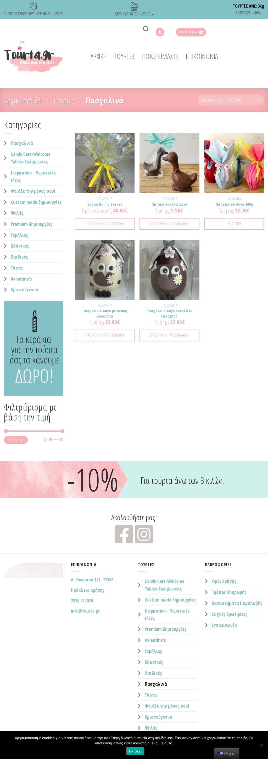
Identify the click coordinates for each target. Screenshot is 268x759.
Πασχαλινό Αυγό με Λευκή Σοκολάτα (104, 313)
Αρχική (99, 56)
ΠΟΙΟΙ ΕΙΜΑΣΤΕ (160, 56)
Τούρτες (63, 100)
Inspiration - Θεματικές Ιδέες (33, 176)
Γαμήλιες (19, 235)
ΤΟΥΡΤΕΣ (124, 56)
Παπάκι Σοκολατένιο (169, 204)
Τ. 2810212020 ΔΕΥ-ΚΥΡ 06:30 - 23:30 (33, 14)
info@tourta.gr (85, 611)
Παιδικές (19, 257)
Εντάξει (135, 751)
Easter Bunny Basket (104, 204)
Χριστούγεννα (24, 289)
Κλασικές (20, 246)
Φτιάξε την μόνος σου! (33, 191)
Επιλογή (234, 223)
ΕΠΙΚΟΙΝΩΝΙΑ (202, 56)
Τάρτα (17, 268)
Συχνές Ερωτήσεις (229, 614)
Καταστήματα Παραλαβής (237, 603)
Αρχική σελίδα (22, 100)
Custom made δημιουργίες (36, 202)
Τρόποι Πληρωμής (229, 592)
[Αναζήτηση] (145, 29)
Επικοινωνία (224, 625)
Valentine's (21, 279)
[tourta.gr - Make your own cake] (37, 56)
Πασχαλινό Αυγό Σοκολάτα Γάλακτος (169, 313)
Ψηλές (17, 213)
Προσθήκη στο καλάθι (104, 223)
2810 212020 (82, 600)
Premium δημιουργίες (31, 224)
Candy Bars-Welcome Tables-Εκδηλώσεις (31, 158)
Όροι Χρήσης (224, 581)
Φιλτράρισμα (16, 440)
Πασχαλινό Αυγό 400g (234, 204)
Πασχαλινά (22, 143)
